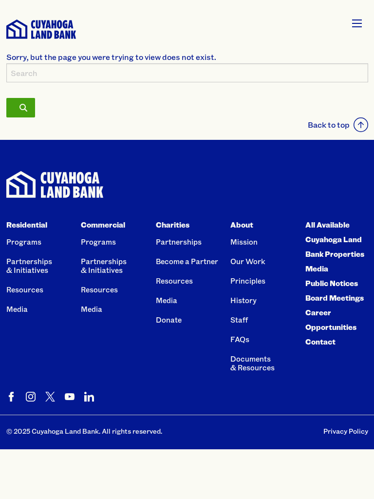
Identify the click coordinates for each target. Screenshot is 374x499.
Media (17, 309)
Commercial (103, 225)
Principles (247, 281)
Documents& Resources (252, 363)
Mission (244, 242)
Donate (169, 320)
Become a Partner (187, 261)
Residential (26, 225)
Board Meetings (334, 298)
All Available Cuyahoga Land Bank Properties (334, 239)
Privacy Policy (345, 431)
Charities (172, 225)
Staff (239, 320)
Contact (320, 341)
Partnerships (179, 242)
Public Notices (331, 283)
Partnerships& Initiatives (29, 265)
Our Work (247, 261)
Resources (24, 289)
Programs (23, 242)
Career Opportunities (330, 319)
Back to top (329, 124)
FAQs (239, 339)
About (241, 225)
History (243, 300)
